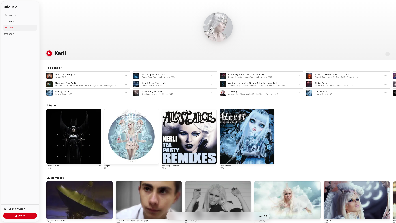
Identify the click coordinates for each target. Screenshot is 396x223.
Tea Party (232, 91)
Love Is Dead (321, 91)
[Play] (49, 53)
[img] (10, 7)
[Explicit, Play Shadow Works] (50, 160)
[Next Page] (393, 84)
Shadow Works (53, 110)
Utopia (107, 110)
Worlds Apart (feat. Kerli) (153, 74)
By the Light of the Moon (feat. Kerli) (246, 74)
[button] (20, 15)
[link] (54, 67)
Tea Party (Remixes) (171, 110)
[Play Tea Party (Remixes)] (166, 160)
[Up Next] (260, 216)
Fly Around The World (65, 83)
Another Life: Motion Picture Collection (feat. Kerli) (252, 83)
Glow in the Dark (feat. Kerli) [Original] (132, 221)
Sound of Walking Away (66, 74)
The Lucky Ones (192, 221)
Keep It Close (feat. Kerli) (154, 83)
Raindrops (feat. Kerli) (152, 91)
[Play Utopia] (108, 160)
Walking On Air (62, 91)
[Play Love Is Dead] (223, 160)
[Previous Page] (43, 84)
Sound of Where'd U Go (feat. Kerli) (332, 74)
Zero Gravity (259, 221)
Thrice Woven (321, 83)
